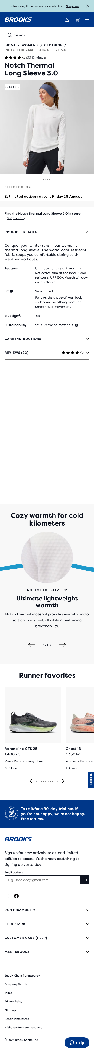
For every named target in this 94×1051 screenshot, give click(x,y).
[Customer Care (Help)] (47, 938)
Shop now (72, 6)
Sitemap (10, 1010)
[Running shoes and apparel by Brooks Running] (18, 19)
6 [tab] (47, 781)
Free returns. (32, 819)
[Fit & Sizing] (47, 924)
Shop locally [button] (16, 218)
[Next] (62, 645)
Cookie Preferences (17, 1018)
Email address (14, 872)
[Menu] (87, 20)
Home (10, 45)
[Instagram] (7, 896)
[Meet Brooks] (47, 952)
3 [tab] (41, 781)
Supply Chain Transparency (22, 975)
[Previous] (31, 645)
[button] (47, 127)
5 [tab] (45, 781)
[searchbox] (50, 35)
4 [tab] (43, 781)
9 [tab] (54, 781)
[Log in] (67, 20)
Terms (8, 993)
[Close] (87, 6)
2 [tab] (38, 781)
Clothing (53, 45)
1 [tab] (36, 781)
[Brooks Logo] (47, 840)
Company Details (16, 984)
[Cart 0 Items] (77, 20)
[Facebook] (16, 896)
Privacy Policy (13, 1001)
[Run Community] (47, 910)
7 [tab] (50, 781)
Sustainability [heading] (15, 325)
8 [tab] (52, 781)
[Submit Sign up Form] (84, 879)
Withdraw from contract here (23, 1027)
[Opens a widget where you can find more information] (76, 1043)
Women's (30, 45)
